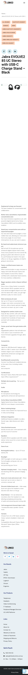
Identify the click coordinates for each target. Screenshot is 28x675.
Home (3, 14)
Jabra (13, 25)
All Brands (6, 22)
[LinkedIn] (13, 556)
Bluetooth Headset (19, 22)
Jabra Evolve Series (8, 32)
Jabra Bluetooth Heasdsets (11, 29)
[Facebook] (5, 556)
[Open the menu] (24, 3)
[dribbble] (17, 556)
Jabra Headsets (7, 36)
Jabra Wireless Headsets (10, 39)
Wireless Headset (8, 43)
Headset (6, 25)
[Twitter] (9, 556)
